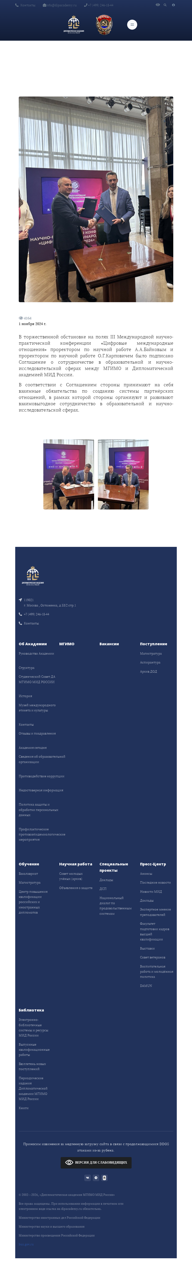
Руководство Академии (36, 653)
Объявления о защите (75, 888)
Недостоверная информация (41, 790)
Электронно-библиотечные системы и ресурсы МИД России (33, 1027)
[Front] (33, 575)
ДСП (103, 888)
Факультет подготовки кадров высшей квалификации (154, 931)
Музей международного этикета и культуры (37, 708)
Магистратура (151, 653)
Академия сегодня (33, 747)
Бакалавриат (28, 873)
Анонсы (146, 873)
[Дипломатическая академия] (74, 24)
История (25, 696)
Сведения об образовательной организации (42, 759)
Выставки (147, 948)
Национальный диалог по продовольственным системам (116, 906)
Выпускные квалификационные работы (34, 1049)
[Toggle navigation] (132, 25)
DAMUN (146, 985)
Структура (26, 667)
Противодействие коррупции (41, 776)
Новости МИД (151, 891)
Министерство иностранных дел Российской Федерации (59, 1218)
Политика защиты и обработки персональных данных (38, 809)
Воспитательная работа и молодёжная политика (156, 971)
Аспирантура (150, 662)
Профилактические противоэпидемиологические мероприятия (42, 834)
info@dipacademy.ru (61, 5)
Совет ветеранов (152, 957)
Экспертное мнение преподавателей (155, 912)
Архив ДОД (148, 671)
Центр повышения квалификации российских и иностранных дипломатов (33, 902)
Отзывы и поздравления (37, 733)
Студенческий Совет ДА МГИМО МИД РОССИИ (37, 679)
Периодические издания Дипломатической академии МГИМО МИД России (33, 1088)
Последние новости (155, 882)
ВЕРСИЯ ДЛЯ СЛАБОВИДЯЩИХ (101, 1162)
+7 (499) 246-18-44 (100, 5)
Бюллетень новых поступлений (32, 1066)
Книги (24, 1108)
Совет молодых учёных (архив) (71, 876)
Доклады (106, 880)
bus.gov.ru (26, 1244)
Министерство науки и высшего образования (52, 1227)
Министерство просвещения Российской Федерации (57, 1235)
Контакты (27, 5)
